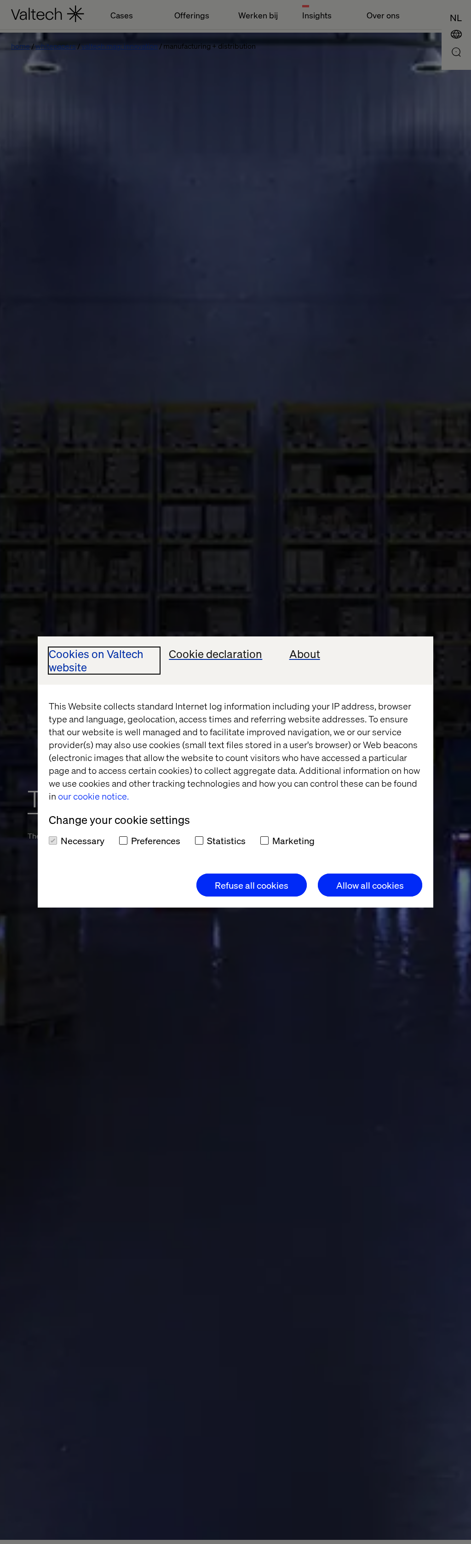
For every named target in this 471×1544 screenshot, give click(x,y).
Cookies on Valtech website (96, 660)
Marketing (293, 840)
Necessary (82, 840)
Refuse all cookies (251, 885)
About (304, 654)
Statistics (226, 840)
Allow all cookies (370, 885)
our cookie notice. (93, 796)
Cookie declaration (215, 654)
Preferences (155, 840)
